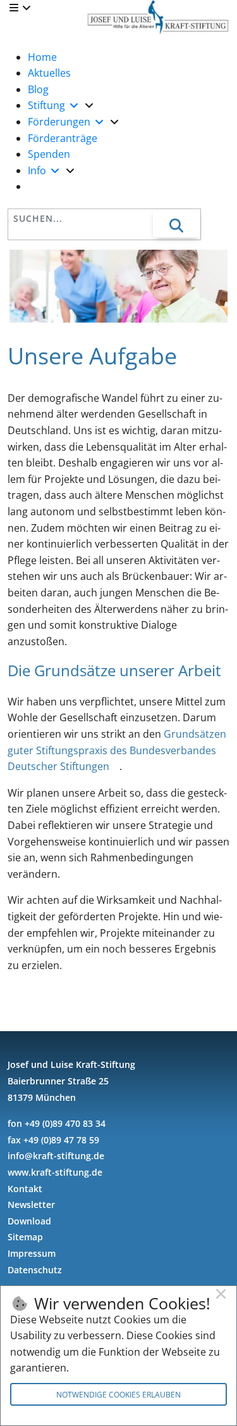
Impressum (32, 1253)
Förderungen (60, 122)
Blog (38, 89)
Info (38, 170)
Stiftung (48, 105)
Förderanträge (62, 138)
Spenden (49, 154)
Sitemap (25, 1237)
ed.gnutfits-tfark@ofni (56, 1156)
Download (29, 1221)
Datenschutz (35, 1270)
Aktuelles (49, 73)
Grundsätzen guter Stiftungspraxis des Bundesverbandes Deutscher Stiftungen (117, 750)
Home (42, 57)
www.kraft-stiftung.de (55, 1172)
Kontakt (25, 1189)
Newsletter (31, 1204)
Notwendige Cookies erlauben (118, 1394)
